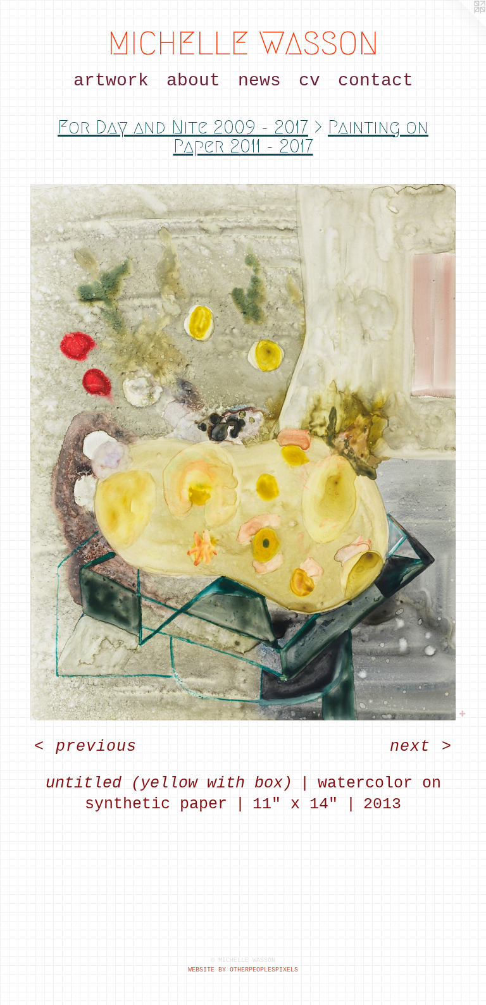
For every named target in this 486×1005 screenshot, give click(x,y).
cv (309, 80)
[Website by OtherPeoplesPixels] (460, 25)
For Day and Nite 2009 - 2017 (183, 127)
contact (375, 80)
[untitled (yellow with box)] (243, 452)
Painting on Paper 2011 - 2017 (301, 136)
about (193, 80)
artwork (111, 80)
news (259, 80)
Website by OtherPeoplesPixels (243, 969)
